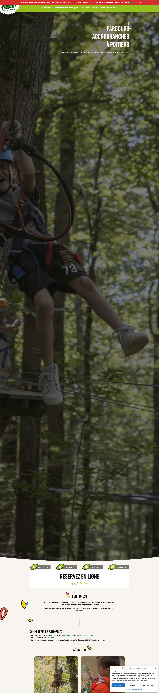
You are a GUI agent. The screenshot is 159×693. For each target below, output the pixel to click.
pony (69, 635)
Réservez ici (134, 2)
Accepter (118, 685)
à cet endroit (87, 635)
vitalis (52, 638)
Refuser (132, 685)
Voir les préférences (148, 685)
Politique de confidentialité (134, 689)
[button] (155, 668)
